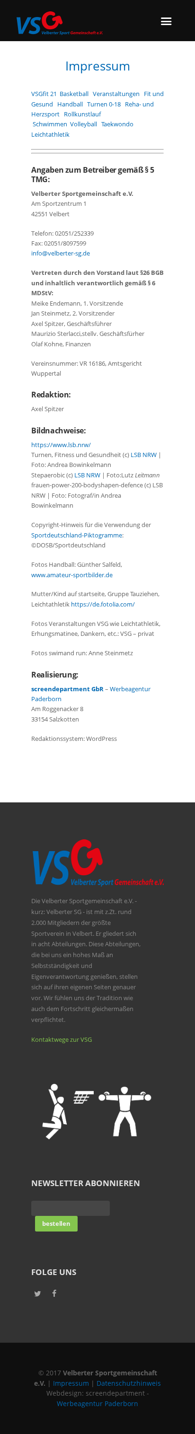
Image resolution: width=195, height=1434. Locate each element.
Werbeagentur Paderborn (97, 1403)
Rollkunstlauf (82, 114)
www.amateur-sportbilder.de (72, 575)
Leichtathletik (50, 134)
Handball (70, 104)
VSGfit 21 (44, 93)
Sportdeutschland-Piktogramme (76, 535)
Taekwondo (117, 124)
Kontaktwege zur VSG (61, 1039)
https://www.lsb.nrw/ (61, 444)
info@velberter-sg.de (60, 253)
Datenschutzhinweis (129, 1383)
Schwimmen (51, 124)
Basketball (74, 93)
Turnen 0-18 (104, 104)
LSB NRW (144, 454)
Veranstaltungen (116, 93)
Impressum (71, 1383)
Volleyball (83, 124)
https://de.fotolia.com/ (103, 604)
